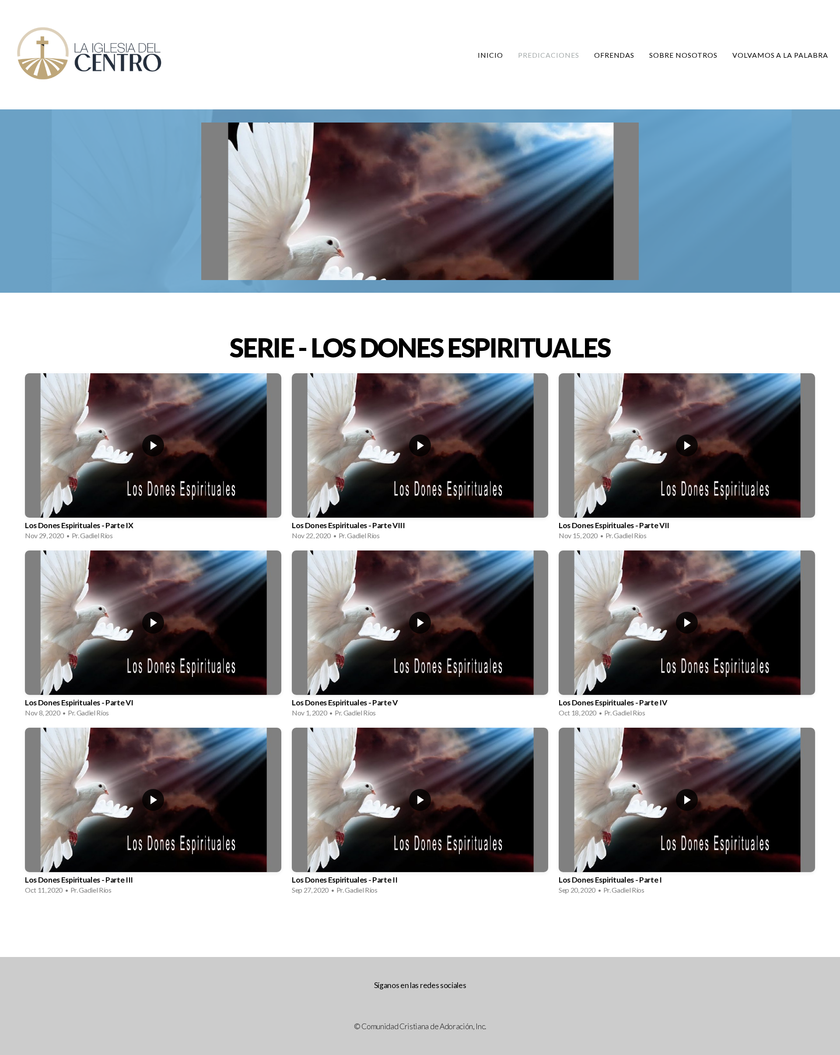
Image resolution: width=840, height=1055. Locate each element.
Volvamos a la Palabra (780, 55)
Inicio (490, 55)
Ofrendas (614, 55)
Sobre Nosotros (683, 55)
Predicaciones (548, 55)
